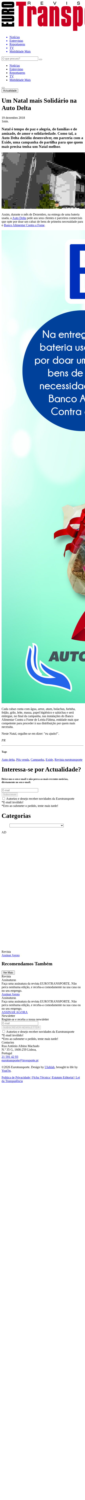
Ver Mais (8, 972)
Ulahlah (50, 1067)
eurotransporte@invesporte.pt (20, 1060)
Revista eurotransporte (68, 759)
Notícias (14, 65)
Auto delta (8, 759)
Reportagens (17, 72)
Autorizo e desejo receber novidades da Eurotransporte (40, 798)
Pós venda (22, 759)
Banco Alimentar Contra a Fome (24, 225)
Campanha (37, 759)
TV (11, 76)
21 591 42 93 (10, 1056)
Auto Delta (19, 218)
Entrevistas (16, 69)
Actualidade (10, 90)
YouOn (6, 1070)
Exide (49, 759)
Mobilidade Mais (20, 80)
